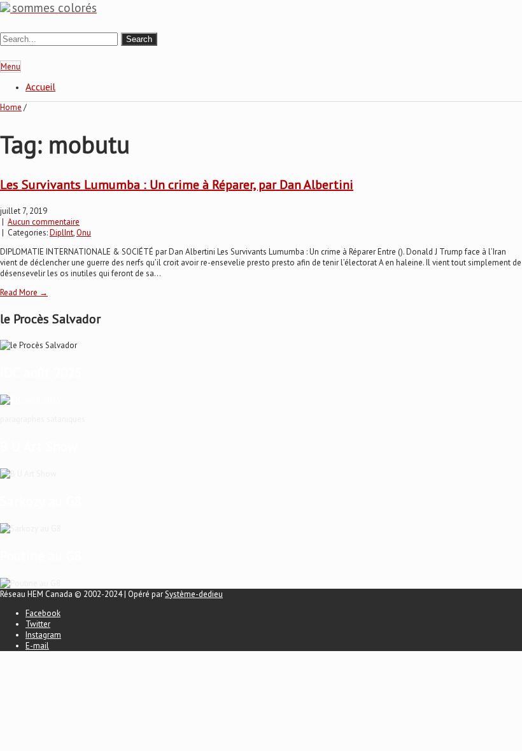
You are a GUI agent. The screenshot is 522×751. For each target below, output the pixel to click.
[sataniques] (30, 400)
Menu (10, 66)
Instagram (43, 634)
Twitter (37, 624)
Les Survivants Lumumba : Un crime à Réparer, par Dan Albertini (176, 184)
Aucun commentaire (44, 221)
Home (11, 107)
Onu (83, 232)
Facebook (42, 613)
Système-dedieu (194, 594)
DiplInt (61, 232)
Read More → (24, 292)
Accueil (40, 86)
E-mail (37, 645)
